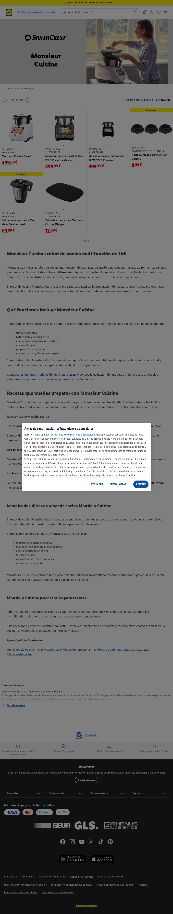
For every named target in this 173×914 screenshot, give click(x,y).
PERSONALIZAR (118, 484)
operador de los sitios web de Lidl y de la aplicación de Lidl (71, 434)
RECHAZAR (97, 484)
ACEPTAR (141, 484)
